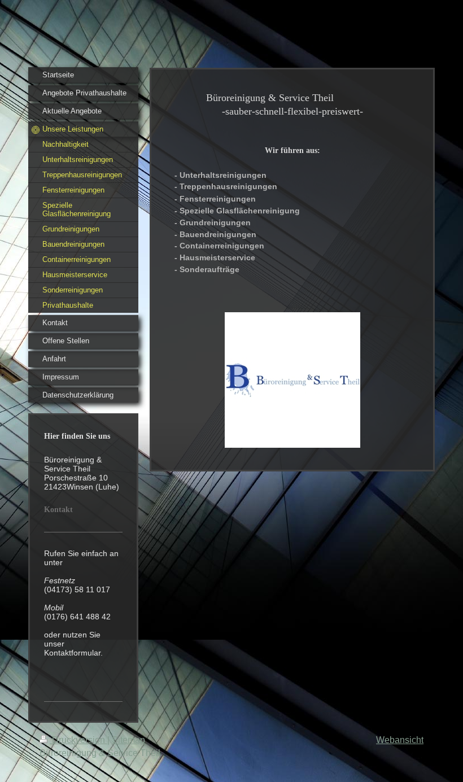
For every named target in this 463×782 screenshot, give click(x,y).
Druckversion (78, 740)
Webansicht (399, 740)
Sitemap (128, 740)
